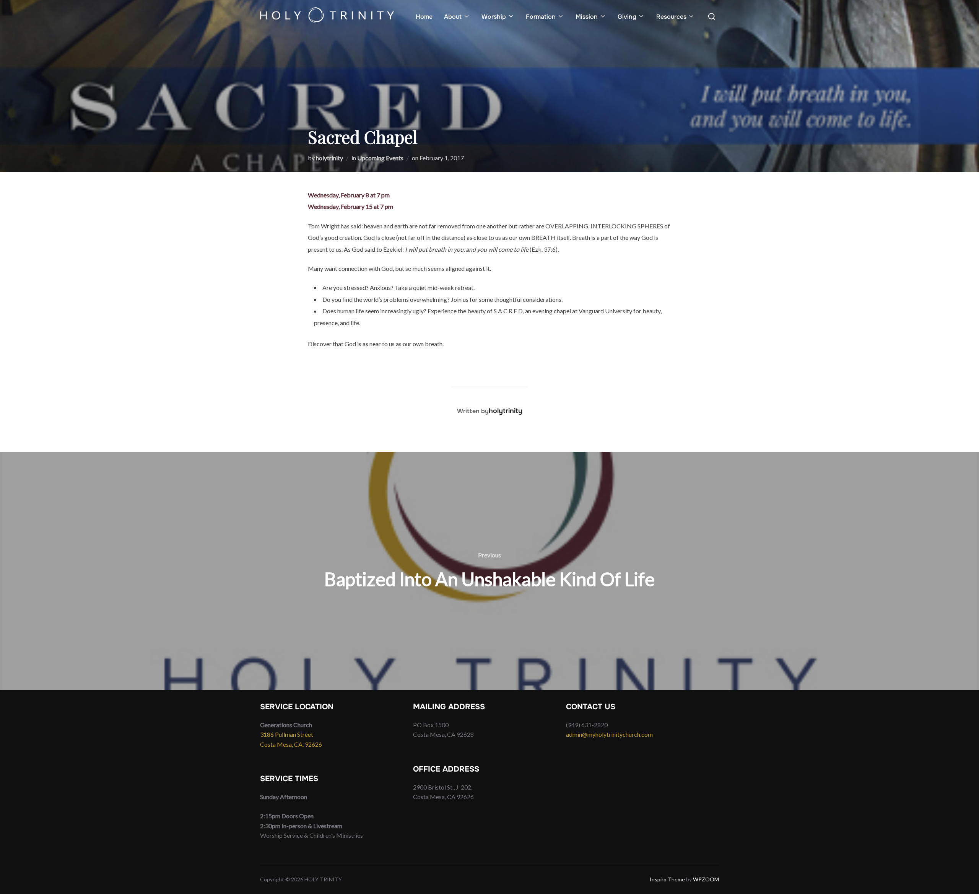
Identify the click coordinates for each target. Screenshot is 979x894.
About (453, 17)
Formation (541, 17)
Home (424, 17)
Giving (627, 17)
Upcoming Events (380, 157)
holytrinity (329, 157)
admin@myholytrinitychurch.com (609, 734)
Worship (493, 17)
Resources (671, 17)
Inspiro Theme (667, 879)
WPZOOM (706, 879)
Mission (587, 17)
